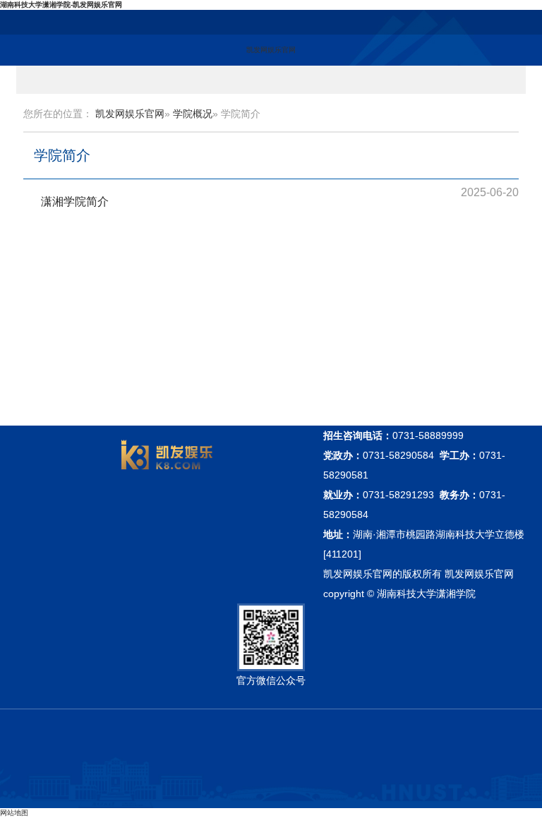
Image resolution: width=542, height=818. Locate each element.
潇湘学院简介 (75, 201)
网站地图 (14, 813)
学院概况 (192, 113)
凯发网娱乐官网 (271, 50)
